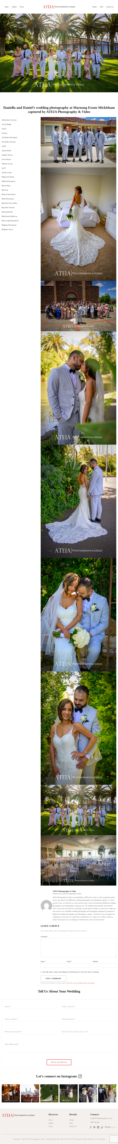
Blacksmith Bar (7, 212)
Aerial (4, 129)
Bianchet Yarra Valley (9, 203)
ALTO (4, 146)
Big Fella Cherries (8, 207)
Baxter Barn (6, 186)
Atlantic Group (7, 164)
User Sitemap (100, 1139)
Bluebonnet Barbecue (9, 216)
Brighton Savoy (7, 229)
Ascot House (6, 159)
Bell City (5, 190)
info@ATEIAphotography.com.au (101, 1118)
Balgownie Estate (8, 177)
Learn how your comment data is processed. (80, 983)
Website (95, 961)
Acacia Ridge (6, 124)
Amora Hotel (6, 151)
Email (69, 961)
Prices (22, 7)
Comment (44, 937)
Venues (94, 7)
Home (7, 7)
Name (43, 961)
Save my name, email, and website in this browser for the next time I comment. (71, 972)
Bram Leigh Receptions (10, 221)
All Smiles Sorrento (9, 142)
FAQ (101, 7)
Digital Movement (89, 1139)
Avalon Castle (7, 172)
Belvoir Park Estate (8, 194)
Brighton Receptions (9, 225)
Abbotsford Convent (9, 120)
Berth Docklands (8, 199)
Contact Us (109, 7)
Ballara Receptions (8, 181)
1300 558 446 (94, 1122)
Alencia (4, 133)
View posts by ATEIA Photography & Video (67, 894)
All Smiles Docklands (9, 137)
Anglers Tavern (7, 155)
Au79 (4, 168)
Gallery (14, 7)
